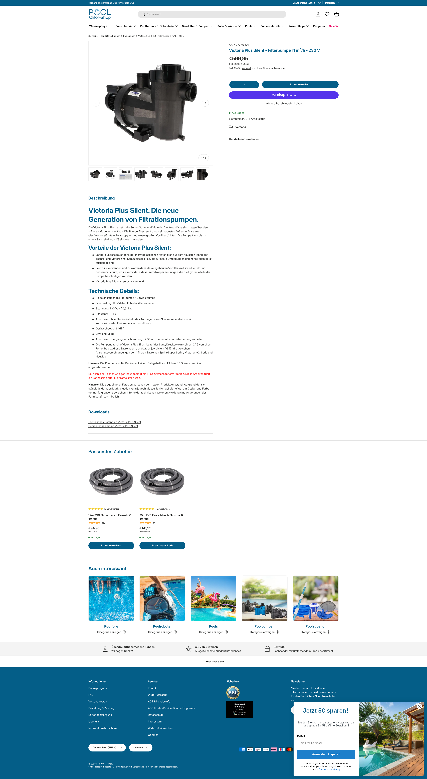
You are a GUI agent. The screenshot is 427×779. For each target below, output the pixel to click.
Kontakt (152, 688)
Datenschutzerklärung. (329, 769)
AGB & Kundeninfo (159, 701)
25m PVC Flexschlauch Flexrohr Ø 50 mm (161, 516)
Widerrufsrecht (157, 694)
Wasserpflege (98, 26)
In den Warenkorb (300, 84)
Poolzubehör (124, 26)
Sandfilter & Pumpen (195, 26)
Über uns (94, 721)
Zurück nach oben (213, 661)
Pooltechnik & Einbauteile (157, 26)
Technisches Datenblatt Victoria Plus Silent (114, 422)
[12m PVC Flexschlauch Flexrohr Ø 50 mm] (111, 481)
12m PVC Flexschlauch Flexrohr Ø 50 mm (109, 516)
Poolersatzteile (270, 26)
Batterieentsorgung (100, 714)
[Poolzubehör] (315, 598)
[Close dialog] (419, 706)
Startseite (93, 36)
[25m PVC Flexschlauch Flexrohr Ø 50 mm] (162, 481)
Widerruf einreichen (160, 728)
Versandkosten (97, 701)
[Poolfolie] (111, 598)
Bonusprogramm (98, 688)
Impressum (155, 721)
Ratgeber (319, 26)
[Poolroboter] (162, 598)
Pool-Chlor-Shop (104, 763)
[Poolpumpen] (264, 598)
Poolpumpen (129, 36)
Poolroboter (162, 626)
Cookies (153, 734)
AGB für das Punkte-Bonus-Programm (171, 708)
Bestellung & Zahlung (101, 708)
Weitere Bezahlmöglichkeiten (284, 103)
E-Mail (301, 736)
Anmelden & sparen (326, 754)
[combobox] (212, 14)
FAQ (90, 694)
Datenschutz (155, 714)
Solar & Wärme (227, 26)
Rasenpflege (297, 26)
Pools (248, 26)
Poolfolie (111, 626)
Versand (246, 68)
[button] (336, 14)
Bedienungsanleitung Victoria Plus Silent (113, 426)
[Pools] (213, 598)
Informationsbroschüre (102, 728)
